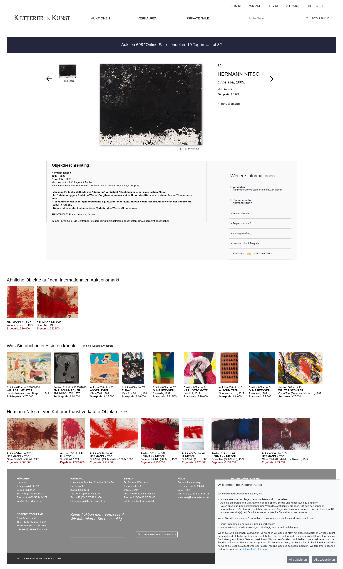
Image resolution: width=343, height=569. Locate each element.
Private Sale (198, 18)
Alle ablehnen (298, 559)
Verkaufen (147, 18)
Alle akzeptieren (324, 559)
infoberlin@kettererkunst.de (139, 501)
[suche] (307, 18)
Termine (273, 5)
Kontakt (254, 5)
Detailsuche (320, 18)
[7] (49, 79)
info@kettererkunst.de (29, 501)
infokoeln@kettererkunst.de (193, 497)
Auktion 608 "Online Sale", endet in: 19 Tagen (163, 44)
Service (236, 5)
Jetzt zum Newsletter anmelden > (157, 534)
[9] (270, 79)
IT (322, 5)
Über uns (292, 5)
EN (316, 5)
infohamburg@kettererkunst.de (88, 501)
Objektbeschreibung (70, 165)
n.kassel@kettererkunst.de (32, 529)
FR (327, 5)
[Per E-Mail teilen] (248, 253)
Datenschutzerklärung (254, 549)
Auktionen (100, 18)
